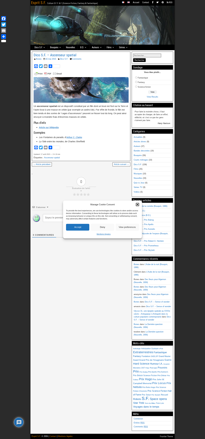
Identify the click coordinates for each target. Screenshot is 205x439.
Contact (145, 2)
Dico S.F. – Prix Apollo (143, 224)
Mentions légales (104, 234)
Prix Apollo (152, 372)
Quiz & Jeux (139, 183)
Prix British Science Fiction (145, 375)
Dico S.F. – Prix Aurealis (144, 229)
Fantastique (143, 78)
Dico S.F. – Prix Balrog (144, 220)
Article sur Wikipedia (49, 127)
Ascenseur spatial (52, 157)
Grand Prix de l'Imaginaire (151, 360)
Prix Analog (143, 372)
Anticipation (146, 348)
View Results (152, 97)
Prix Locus (159, 383)
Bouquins (54, 47)
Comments (76, 59)
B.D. (82, 47)
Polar (147, 368)
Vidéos (137, 192)
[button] (137, 204)
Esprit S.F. (38, 3)
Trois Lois (160, 403)
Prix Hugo (145, 379)
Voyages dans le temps (146, 406)
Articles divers (140, 141)
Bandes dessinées (142, 151)
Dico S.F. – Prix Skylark (144, 250)
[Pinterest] (162, 2)
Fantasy (141, 82)
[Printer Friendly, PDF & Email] (48, 73)
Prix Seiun (146, 395)
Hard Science (141, 363)
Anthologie (137, 348)
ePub (161, 348)
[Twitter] (157, 2)
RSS (170, 2)
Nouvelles (70, 47)
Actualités (138, 137)
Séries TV (138, 187)
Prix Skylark (155, 395)
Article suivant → (121, 164)
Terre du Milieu (150, 403)
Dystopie (155, 348)
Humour (154, 363)
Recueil (164, 395)
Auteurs (95, 47)
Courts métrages (141, 160)
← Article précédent (41, 164)
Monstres (137, 368)
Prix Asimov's (162, 372)
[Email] (4, 31)
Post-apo (153, 368)
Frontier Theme (166, 436)
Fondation (146, 356)
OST (143, 368)
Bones (39, 59)
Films (109, 47)
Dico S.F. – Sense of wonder (157, 302)
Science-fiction (144, 87)
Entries (139, 423)
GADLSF (154, 356)
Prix (136, 371)
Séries (122, 47)
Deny (102, 227)
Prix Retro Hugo (148, 387)
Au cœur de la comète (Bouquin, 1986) (150, 206)
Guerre (167, 360)
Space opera (158, 399)
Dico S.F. (38, 47)
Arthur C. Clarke (74, 137)
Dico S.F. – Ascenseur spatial (55, 55)
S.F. (145, 398)
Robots (137, 399)
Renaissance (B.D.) (142, 215)
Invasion (166, 364)
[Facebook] (153, 2)
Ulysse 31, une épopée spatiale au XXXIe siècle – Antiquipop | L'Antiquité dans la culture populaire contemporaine (152, 314)
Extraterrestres (143, 352)
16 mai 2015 (50, 59)
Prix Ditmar (161, 375)
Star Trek (138, 402)
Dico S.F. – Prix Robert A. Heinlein (149, 241)
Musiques (138, 173)
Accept (77, 227)
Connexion (138, 419)
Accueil (136, 2)
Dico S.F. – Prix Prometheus (146, 246)
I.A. (161, 363)
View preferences (127, 227)
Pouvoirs (162, 367)
